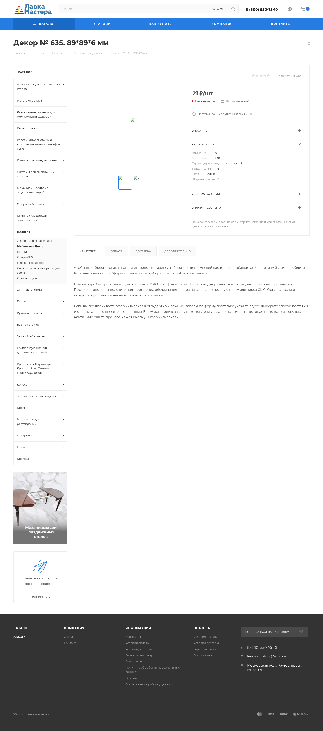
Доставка (143, 251)
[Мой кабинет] (290, 10)
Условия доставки (138, 649)
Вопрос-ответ (204, 655)
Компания (74, 628)
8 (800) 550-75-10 (262, 9)
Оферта (131, 678)
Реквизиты (133, 661)
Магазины (133, 636)
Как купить (89, 251)
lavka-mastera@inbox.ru (267, 656)
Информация (138, 628)
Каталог (21, 628)
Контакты (71, 643)
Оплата (117, 251)
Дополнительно (177, 251)
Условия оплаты (137, 643)
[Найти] (233, 8)
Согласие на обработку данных (148, 684)
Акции (19, 636)
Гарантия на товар (139, 655)
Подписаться (40, 597)
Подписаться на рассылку (267, 631)
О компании (73, 636)
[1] (133, 120)
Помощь (202, 628)
